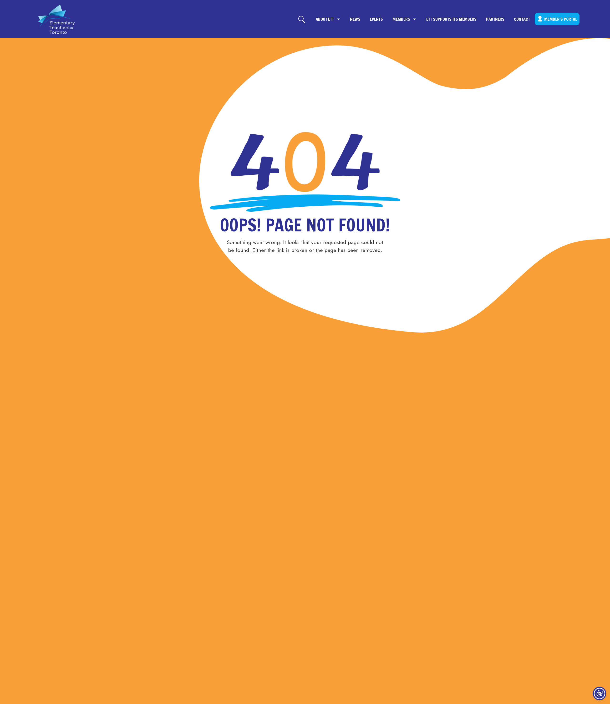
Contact (522, 19)
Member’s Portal (560, 19)
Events (376, 19)
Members (401, 19)
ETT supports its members (451, 19)
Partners (495, 19)
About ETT (325, 19)
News (355, 19)
